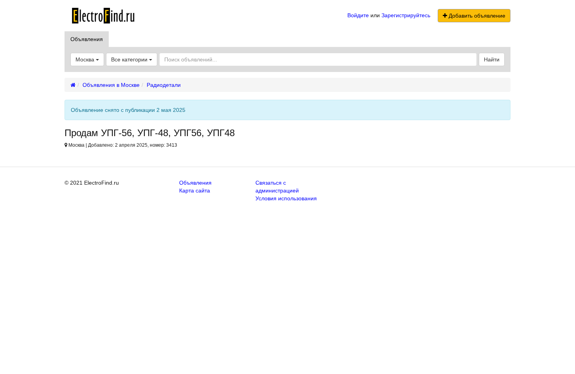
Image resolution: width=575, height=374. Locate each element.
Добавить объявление (476, 16)
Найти (492, 59)
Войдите (358, 15)
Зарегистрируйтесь (405, 15)
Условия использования (286, 198)
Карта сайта (194, 190)
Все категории (130, 59)
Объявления (86, 39)
